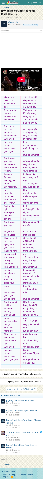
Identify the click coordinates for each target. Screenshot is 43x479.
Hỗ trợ (30, 475)
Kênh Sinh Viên (9, 471)
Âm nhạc (17, 403)
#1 (41, 31)
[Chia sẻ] (37, 31)
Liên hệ (4, 475)
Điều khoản (21, 475)
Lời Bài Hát (7, 17)
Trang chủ (6, 477)
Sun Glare (9, 438)
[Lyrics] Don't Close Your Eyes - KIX (22, 400)
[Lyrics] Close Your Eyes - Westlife (22, 410)
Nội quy (12, 475)
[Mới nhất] (40, 2)
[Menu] (3, 2)
